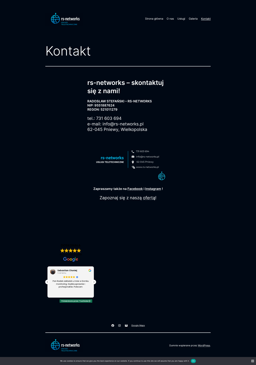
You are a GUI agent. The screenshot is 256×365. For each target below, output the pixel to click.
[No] (252, 361)
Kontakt (206, 18)
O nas (170, 18)
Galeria (193, 18)
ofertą (149, 197)
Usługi (181, 18)
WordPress (204, 345)
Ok (193, 361)
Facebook (135, 189)
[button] (94, 282)
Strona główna (154, 18)
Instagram (153, 189)
